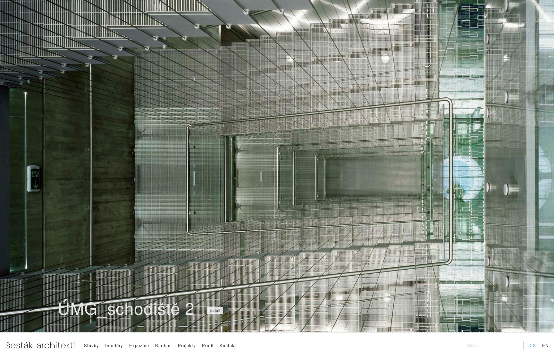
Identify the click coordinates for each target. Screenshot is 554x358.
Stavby (91, 345)
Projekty (187, 345)
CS (533, 345)
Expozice (139, 345)
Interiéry (114, 345)
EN (545, 345)
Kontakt (228, 345)
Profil (208, 345)
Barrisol (163, 345)
